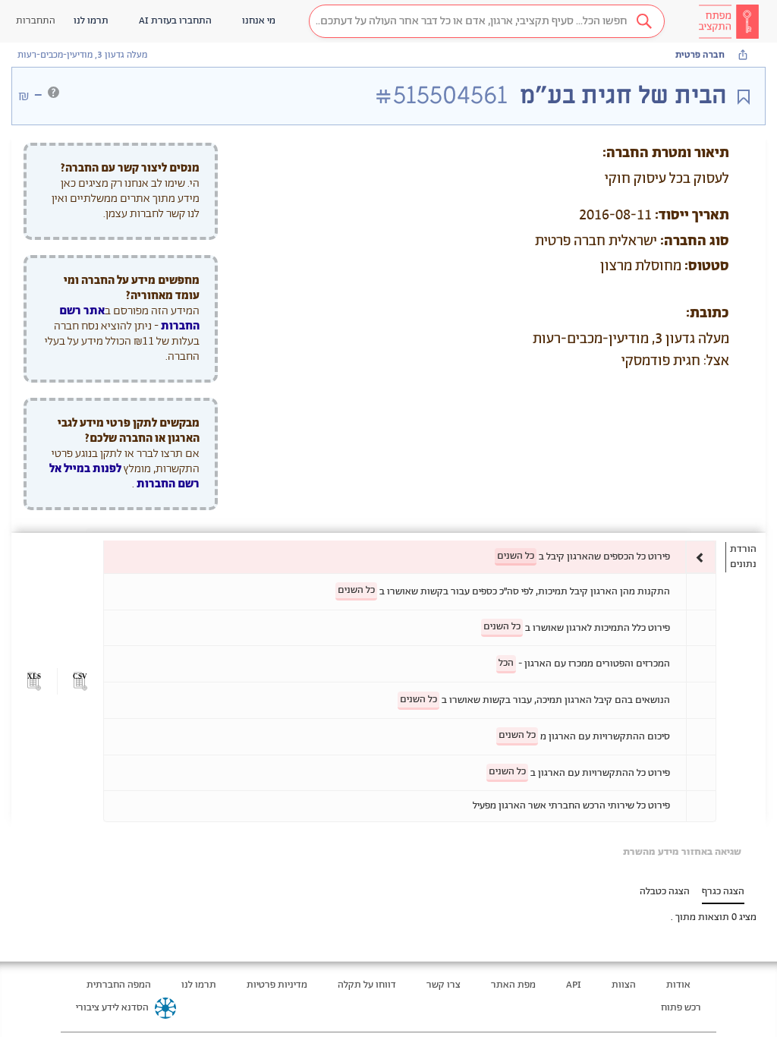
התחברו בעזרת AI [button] (175, 21)
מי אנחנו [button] (258, 21)
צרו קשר (443, 985)
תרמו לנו (198, 985)
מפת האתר (513, 985)
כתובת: (707, 313)
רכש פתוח (681, 1008)
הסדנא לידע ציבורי (112, 1008)
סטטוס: (706, 266)
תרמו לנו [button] (91, 21)
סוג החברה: (694, 241)
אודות (678, 985)
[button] (487, 21)
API (573, 985)
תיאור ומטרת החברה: (665, 153)
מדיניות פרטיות (277, 985)
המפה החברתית (119, 985)
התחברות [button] (35, 21)
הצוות (624, 985)
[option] (410, 557)
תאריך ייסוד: (692, 215)
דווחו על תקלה (367, 985)
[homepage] (728, 21)
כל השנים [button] (515, 556)
